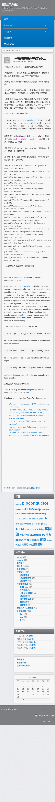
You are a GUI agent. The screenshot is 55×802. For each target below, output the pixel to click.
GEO (17, 513)
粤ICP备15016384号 (44, 715)
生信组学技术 (9, 44)
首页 (6, 19)
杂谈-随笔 (8, 38)
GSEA (21, 513)
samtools (28, 524)
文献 (43, 535)
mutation (19, 519)
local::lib (12, 392)
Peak (36, 519)
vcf (31, 530)
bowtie (18, 510)
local (24, 488)
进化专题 (24, 605)
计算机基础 (8, 26)
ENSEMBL (44, 510)
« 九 (23, 700)
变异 (36, 529)
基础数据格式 (25, 578)
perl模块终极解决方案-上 (29, 58)
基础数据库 (24, 575)
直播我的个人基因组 (25, 608)
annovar (19, 504)
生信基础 (7, 32)
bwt (23, 510)
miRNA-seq (40, 513)
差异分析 (24, 535)
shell (35, 524)
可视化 (41, 529)
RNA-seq (19, 524)
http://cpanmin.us (24, 286)
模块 (33, 488)
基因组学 (24, 596)
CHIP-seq (32, 509)
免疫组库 (24, 590)
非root (37, 488)
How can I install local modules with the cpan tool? (29, 436)
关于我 (29, 636)
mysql (25, 519)
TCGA (20, 529)
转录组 (25, 544)
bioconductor (35, 503)
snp (40, 523)
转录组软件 (24, 602)
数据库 (38, 535)
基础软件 (24, 581)
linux (31, 513)
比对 (26, 540)
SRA (45, 524)
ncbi (31, 518)
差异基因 (33, 535)
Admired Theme (48, 722)
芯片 (19, 545)
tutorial (20, 560)
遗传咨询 (37, 544)
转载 (30, 545)
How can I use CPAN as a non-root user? (25, 433)
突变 (48, 540)
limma (26, 513)
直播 (43, 540)
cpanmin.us (31, 120)
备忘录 (19, 563)
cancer (20, 557)
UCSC (27, 530)
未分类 (19, 566)
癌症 (36, 540)
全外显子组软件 (26, 593)
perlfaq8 (33, 389)
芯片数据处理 (25, 599)
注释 (31, 540)
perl (13, 488)
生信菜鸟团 (10, 4)
